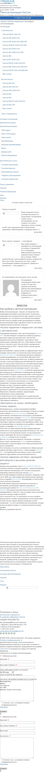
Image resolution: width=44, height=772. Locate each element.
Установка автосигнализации (10, 574)
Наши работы (4, 567)
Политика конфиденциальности (11, 640)
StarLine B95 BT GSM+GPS (31, 466)
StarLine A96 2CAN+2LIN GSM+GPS (15, 41)
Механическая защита (8, 123)
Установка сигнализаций (8, 119)
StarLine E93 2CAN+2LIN (11, 59)
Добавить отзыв (22, 305)
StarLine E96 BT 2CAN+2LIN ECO (14, 63)
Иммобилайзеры (7, 141)
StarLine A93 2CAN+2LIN (11, 49)
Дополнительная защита (8, 126)
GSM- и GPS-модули (8, 134)
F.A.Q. (2, 581)
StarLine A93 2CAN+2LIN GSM (13, 52)
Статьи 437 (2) (5, 649)
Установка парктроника (9, 164)
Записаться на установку (9, 5)
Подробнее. (4, 707)
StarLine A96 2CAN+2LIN (11, 38)
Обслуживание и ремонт (10, 172)
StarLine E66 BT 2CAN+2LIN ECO (14, 101)
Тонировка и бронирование (10, 175)
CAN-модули (5, 130)
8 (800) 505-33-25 (9, 3)
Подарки (3, 585)
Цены (2, 195)
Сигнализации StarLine (8, 570)
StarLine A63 (25, 418)
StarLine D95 (16, 479)
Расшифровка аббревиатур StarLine (12, 617)
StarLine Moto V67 (9, 105)
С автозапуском (7, 30)
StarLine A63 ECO (9, 83)
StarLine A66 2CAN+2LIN (11, 90)
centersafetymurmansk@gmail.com (12, 631)
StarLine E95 (7, 56)
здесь (31, 473)
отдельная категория (18, 413)
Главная (3, 21)
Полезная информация (16, 21)
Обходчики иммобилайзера (11, 144)
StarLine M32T (19, 370)
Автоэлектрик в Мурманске (10, 615)
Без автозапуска (7, 79)
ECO (22, 441)
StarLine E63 (7, 94)
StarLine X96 (24, 488)
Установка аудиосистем (9, 179)
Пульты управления (7, 184)
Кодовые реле (6, 152)
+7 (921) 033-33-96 (7, 1)
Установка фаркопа (8, 168)
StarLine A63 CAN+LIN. (22, 426)
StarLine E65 (7, 97)
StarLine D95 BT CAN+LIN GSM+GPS (15, 70)
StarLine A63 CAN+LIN (10, 87)
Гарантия (3, 188)
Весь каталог (7, 74)
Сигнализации (5, 26)
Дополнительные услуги (8, 161)
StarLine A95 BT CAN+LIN (11, 34)
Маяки (3, 148)
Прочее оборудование (9, 155)
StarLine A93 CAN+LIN (7, 355)
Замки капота (6, 137)
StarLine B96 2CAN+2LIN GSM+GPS (15, 67)
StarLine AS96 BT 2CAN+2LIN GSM (15, 45)
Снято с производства (9, 114)
